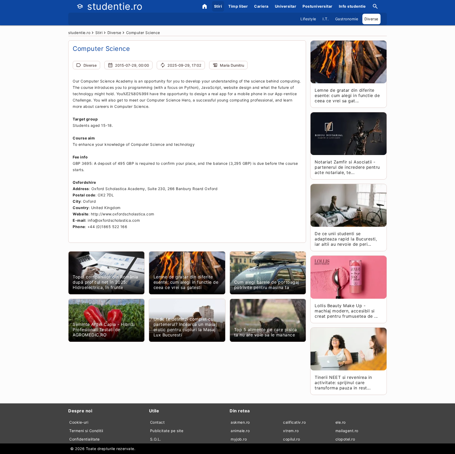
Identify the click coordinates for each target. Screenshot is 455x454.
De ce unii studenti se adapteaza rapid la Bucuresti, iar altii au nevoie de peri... (346, 239)
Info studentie (352, 6)
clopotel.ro (345, 439)
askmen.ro (240, 422)
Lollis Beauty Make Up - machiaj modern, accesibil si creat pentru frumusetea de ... (346, 311)
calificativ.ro (294, 422)
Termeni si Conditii (86, 430)
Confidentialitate (84, 439)
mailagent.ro (346, 430)
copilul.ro (291, 439)
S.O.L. (155, 439)
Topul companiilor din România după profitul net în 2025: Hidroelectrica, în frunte (105, 282)
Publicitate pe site (167, 430)
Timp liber (238, 6)
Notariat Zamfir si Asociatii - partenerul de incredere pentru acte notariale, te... (347, 167)
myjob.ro (239, 439)
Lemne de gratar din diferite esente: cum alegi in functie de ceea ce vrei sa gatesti (186, 282)
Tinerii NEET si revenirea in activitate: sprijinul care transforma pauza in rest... (343, 382)
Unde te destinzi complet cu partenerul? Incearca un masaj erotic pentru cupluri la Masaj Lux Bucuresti (185, 326)
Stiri (218, 6)
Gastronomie (346, 19)
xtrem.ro (291, 430)
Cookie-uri (78, 422)
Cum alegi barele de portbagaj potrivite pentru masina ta (266, 284)
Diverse (371, 19)
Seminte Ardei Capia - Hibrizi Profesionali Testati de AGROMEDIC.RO (104, 329)
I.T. (326, 19)
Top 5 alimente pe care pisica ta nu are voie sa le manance (265, 332)
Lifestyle (308, 19)
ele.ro (340, 422)
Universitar (285, 6)
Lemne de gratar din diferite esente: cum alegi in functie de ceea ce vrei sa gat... (347, 95)
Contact (157, 422)
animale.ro (240, 430)
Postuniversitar (318, 6)
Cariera (261, 6)
